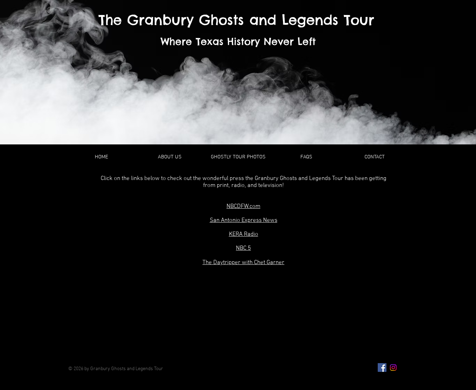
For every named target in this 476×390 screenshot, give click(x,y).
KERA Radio (243, 234)
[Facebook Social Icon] (382, 367)
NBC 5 (243, 248)
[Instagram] (393, 367)
